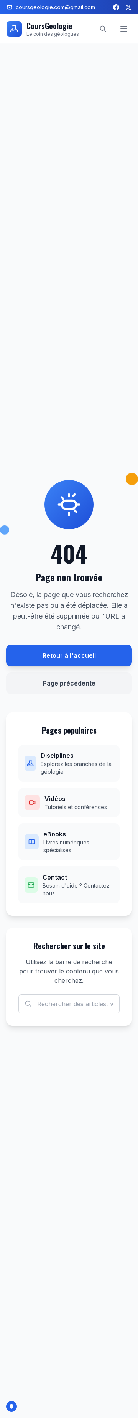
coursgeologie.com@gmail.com (55, 7)
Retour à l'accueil (69, 655)
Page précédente (69, 683)
